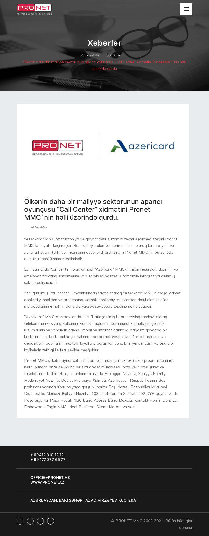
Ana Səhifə (90, 55)
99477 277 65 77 (49, 459)
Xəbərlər (114, 55)
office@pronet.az (50, 477)
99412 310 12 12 (48, 454)
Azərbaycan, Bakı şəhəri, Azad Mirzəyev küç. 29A (83, 500)
